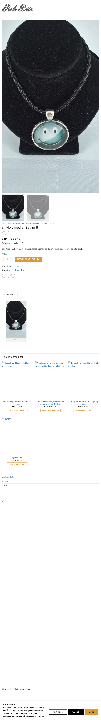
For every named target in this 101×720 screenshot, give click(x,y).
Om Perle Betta (8, 477)
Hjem (4, 223)
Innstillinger (58, 712)
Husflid (4, 486)
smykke (21, 270)
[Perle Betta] (18, 7)
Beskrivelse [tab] (10, 294)
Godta (91, 712)
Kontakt (5, 481)
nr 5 (10, 270)
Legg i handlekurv (28, 259)
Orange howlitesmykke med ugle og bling (84, 403)
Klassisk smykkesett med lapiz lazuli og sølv (17, 403)
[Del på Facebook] (4, 276)
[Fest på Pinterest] (13, 276)
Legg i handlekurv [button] (17, 410)
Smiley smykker (48, 223)
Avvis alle (76, 712)
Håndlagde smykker (16, 223)
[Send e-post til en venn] (9, 276)
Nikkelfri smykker (33, 223)
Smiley (14, 270)
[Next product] (4, 233)
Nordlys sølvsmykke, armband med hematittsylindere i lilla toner (50, 403)
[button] (37, 7)
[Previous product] (8, 233)
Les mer (41, 716)
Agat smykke (17, 458)
